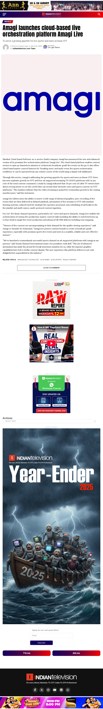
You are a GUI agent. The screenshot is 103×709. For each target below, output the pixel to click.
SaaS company (70, 260)
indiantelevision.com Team (24, 49)
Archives (7, 418)
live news (45, 260)
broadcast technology (28, 260)
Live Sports (57, 260)
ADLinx (76, 653)
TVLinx (26, 653)
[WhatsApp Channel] (67, 689)
